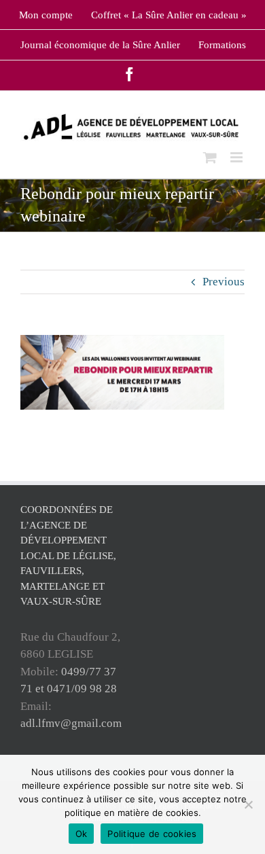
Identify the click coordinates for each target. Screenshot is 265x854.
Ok (81, 833)
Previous (223, 281)
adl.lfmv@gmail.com (71, 723)
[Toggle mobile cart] (210, 157)
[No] (248, 804)
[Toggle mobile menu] (237, 157)
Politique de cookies (151, 833)
